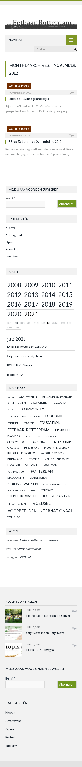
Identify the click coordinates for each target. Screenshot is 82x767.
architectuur (28, 397)
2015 (65, 294)
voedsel (42, 503)
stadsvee (47, 490)
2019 (65, 304)
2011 (65, 285)
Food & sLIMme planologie (29, 99)
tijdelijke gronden (55, 496)
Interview (12, 256)
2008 (14, 285)
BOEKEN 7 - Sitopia (19, 365)
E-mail (10, 198)
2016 (14, 304)
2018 (48, 304)
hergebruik (31, 447)
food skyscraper (46, 436)
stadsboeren (38, 477)
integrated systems (21, 453)
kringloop (15, 459)
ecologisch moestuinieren (23, 416)
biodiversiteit (40, 402)
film (27, 436)
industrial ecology (56, 447)
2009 (31, 285)
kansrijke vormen (52, 453)
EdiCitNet (12, 423)
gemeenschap (61, 442)
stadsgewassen (23, 484)
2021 (31, 314)
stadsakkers (15, 477)
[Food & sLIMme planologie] (41, 87)
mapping (34, 459)
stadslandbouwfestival (21, 490)
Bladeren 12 (15, 374)
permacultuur (16, 471)
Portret (10, 249)
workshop (13, 517)
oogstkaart (51, 464)
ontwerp (31, 464)
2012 (14, 294)
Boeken (11, 409)
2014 (48, 294)
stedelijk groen (21, 496)
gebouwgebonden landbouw (26, 442)
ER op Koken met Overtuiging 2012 (35, 141)
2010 (48, 285)
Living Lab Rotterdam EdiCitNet (27, 346)
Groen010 (13, 447)
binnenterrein (16, 402)
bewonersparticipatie (57, 397)
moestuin (13, 464)
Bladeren (60, 402)
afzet (10, 397)
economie (54, 416)
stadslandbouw (54, 484)
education (50, 422)
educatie (28, 423)
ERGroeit (62, 430)
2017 (31, 304)
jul (48, 322)
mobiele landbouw (56, 459)
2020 (14, 314)
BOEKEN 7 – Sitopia (40, 650)
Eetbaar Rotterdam (29, 429)
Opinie (10, 242)
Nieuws (10, 228)
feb (16, 322)
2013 (31, 294)
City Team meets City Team (25, 356)
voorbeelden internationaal (40, 510)
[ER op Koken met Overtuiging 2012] (41, 130)
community (33, 409)
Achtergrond (19, 86)
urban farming (17, 504)
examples (13, 436)
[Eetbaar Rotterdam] (41, 20)
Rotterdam (42, 471)
